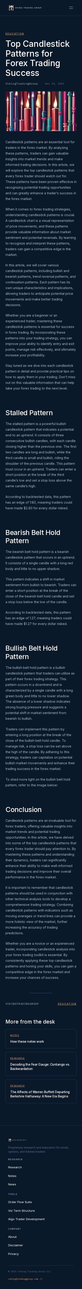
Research (17, 1058)
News (12, 1184)
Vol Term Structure (21, 1210)
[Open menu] (71, 7)
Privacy (13, 1254)
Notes (14, 1035)
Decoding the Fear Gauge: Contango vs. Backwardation (40, 1066)
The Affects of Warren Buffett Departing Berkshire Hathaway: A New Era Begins (40, 1094)
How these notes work (27, 1041)
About (12, 1237)
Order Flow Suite (20, 1202)
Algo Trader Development (26, 1219)
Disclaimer (15, 1245)
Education (14, 33)
